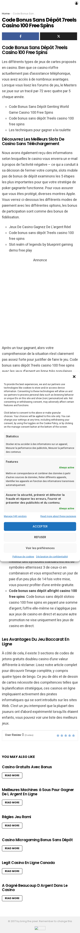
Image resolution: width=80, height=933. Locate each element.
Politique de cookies (23, 556)
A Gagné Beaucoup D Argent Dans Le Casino (34, 887)
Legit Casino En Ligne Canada (28, 862)
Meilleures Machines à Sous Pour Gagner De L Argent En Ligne (38, 792)
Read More (12, 775)
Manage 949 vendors (15, 516)
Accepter (40, 526)
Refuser (40, 537)
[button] (74, 376)
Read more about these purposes (58, 516)
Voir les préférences (40, 548)
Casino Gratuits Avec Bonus (27, 767)
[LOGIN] (76, 3)
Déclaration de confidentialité (52, 556)
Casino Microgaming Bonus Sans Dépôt (37, 840)
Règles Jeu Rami (16, 817)
